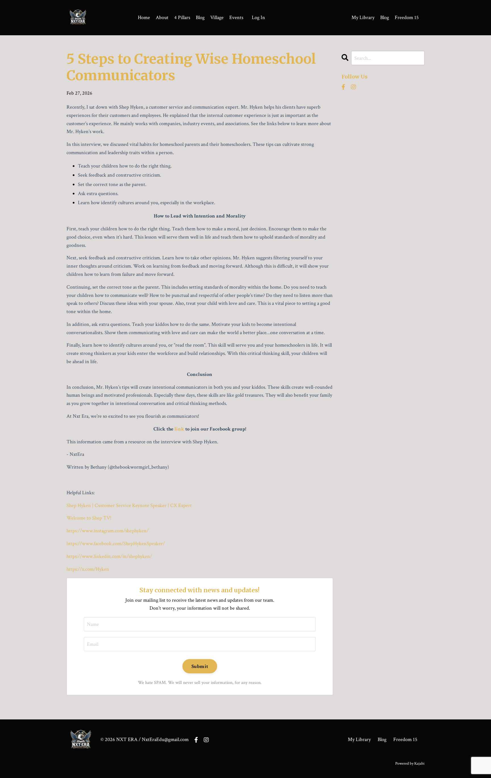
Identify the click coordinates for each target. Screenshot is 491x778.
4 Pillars (182, 17)
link (179, 429)
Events (236, 17)
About (162, 17)
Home (144, 17)
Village (217, 17)
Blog (200, 17)
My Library (363, 17)
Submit (200, 666)
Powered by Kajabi (410, 763)
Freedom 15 (407, 17)
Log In (258, 17)
